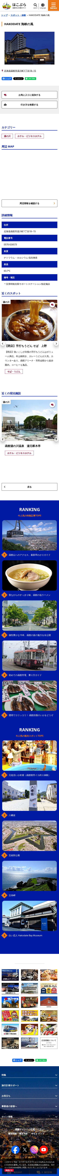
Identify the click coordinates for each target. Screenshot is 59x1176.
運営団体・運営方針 (18, 1133)
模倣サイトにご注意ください (29, 1129)
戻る (29, 486)
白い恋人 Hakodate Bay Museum (25, 935)
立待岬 (12, 895)
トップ (4, 15)
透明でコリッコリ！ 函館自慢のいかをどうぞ (31, 715)
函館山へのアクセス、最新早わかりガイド (29, 554)
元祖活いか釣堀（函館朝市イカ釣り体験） (29, 775)
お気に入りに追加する (29, 94)
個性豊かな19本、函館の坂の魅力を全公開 (30, 635)
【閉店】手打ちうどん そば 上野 (26, 346)
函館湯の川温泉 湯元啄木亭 (23, 446)
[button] (3, 343)
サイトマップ (37, 1133)
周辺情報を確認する (29, 203)
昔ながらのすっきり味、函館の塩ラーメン (29, 594)
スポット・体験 (18, 15)
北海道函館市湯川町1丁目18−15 (20, 70)
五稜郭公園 (14, 855)
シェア (8, 78)
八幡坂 (12, 815)
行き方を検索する (29, 104)
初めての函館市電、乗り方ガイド (25, 675)
